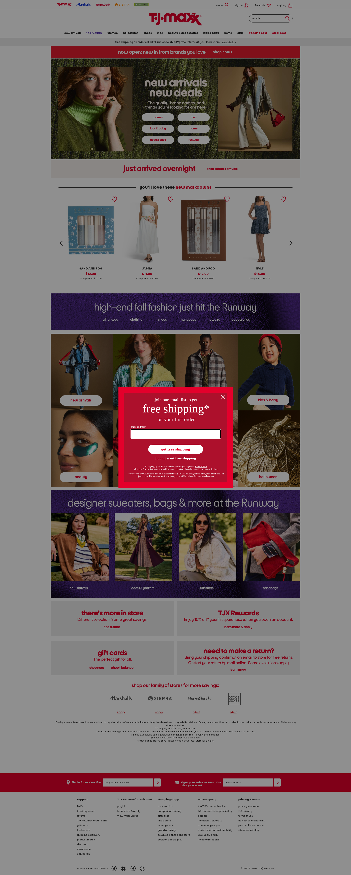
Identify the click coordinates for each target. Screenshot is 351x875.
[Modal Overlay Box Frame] (175, 437)
